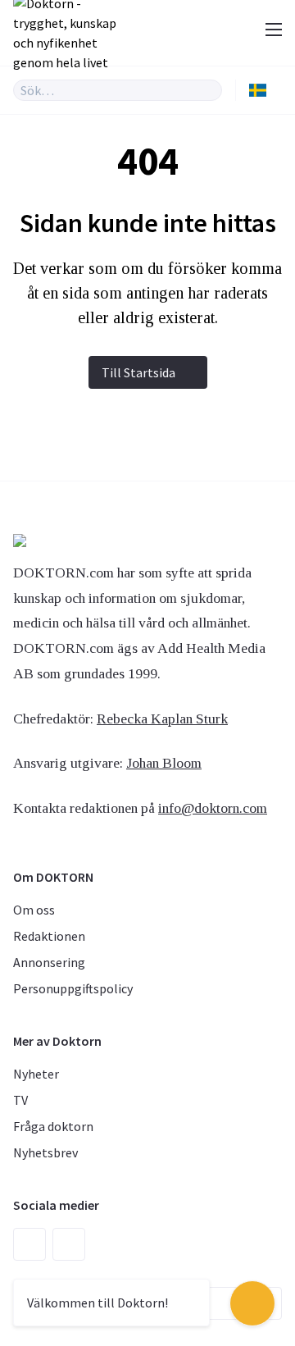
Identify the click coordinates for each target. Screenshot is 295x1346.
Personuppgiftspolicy (73, 988)
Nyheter (36, 1073)
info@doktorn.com (212, 808)
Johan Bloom (164, 763)
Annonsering (49, 962)
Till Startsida (138, 372)
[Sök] (209, 90)
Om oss (34, 909)
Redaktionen (49, 936)
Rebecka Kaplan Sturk (162, 718)
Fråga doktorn (53, 1126)
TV (20, 1100)
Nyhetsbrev (45, 1152)
